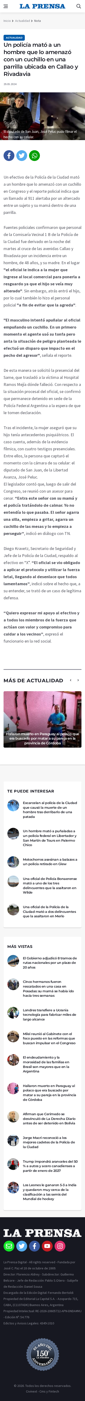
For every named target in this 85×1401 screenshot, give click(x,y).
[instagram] (60, 1246)
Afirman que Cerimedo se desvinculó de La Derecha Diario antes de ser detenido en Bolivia (49, 1118)
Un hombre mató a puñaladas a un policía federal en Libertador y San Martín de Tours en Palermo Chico (49, 838)
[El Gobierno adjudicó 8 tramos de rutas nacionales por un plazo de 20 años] (13, 961)
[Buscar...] (78, 6)
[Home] (42, 1235)
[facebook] (9, 155)
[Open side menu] (6, 6)
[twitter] (21, 155)
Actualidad (22, 21)
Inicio (7, 21)
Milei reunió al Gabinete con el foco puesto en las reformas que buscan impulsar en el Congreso (49, 1038)
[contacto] (9, 1246)
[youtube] (47, 1246)
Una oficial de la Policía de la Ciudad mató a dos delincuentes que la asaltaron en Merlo (49, 911)
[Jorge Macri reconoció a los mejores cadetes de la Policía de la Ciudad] (13, 1140)
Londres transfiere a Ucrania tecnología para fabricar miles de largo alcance (49, 1014)
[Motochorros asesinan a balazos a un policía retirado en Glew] (13, 862)
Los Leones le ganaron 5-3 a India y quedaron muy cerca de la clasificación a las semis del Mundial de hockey (49, 1192)
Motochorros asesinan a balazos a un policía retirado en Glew (50, 861)
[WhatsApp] (34, 155)
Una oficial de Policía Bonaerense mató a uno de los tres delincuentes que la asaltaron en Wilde (50, 886)
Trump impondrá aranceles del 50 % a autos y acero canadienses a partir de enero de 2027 (50, 1166)
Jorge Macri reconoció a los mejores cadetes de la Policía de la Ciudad (49, 1142)
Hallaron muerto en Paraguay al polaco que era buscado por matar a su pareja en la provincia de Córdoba (42, 738)
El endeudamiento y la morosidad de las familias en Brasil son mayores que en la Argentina (46, 1064)
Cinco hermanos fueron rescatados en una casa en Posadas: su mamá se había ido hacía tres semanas (48, 989)
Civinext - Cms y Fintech (42, 1391)
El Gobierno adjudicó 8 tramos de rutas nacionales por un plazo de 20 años (50, 962)
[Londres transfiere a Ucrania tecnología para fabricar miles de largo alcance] (13, 1013)
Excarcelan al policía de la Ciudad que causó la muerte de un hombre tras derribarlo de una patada (50, 810)
